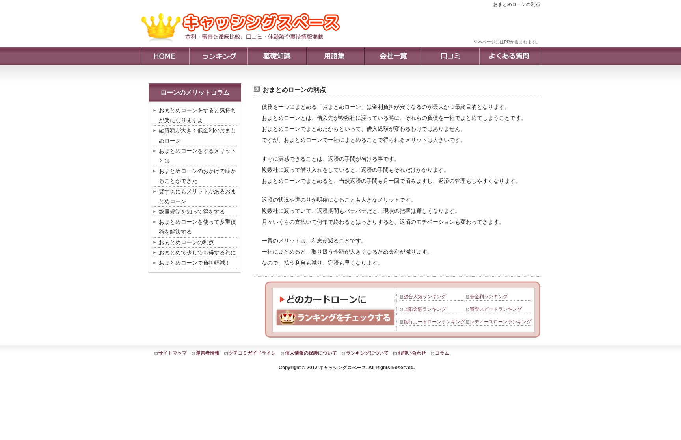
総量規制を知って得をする (192, 211)
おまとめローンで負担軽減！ (195, 263)
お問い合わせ (412, 353)
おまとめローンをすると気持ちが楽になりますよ (197, 115)
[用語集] (335, 56)
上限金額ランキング (425, 309)
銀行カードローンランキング (434, 322)
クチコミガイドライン (252, 353)
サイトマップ (172, 353)
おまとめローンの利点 (186, 242)
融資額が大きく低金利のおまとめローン (197, 135)
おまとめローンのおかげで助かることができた (197, 176)
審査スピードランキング (496, 309)
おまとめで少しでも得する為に (197, 252)
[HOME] (165, 56)
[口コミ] (450, 56)
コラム (442, 353)
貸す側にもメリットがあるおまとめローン (197, 196)
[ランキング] (218, 56)
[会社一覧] (392, 56)
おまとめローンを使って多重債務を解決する (197, 227)
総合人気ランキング (425, 296)
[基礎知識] (276, 56)
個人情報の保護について (311, 353)
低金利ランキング (489, 296)
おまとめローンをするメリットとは (197, 156)
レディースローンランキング (500, 322)
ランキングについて (367, 353)
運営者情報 (208, 353)
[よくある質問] (509, 56)
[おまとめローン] (243, 45)
